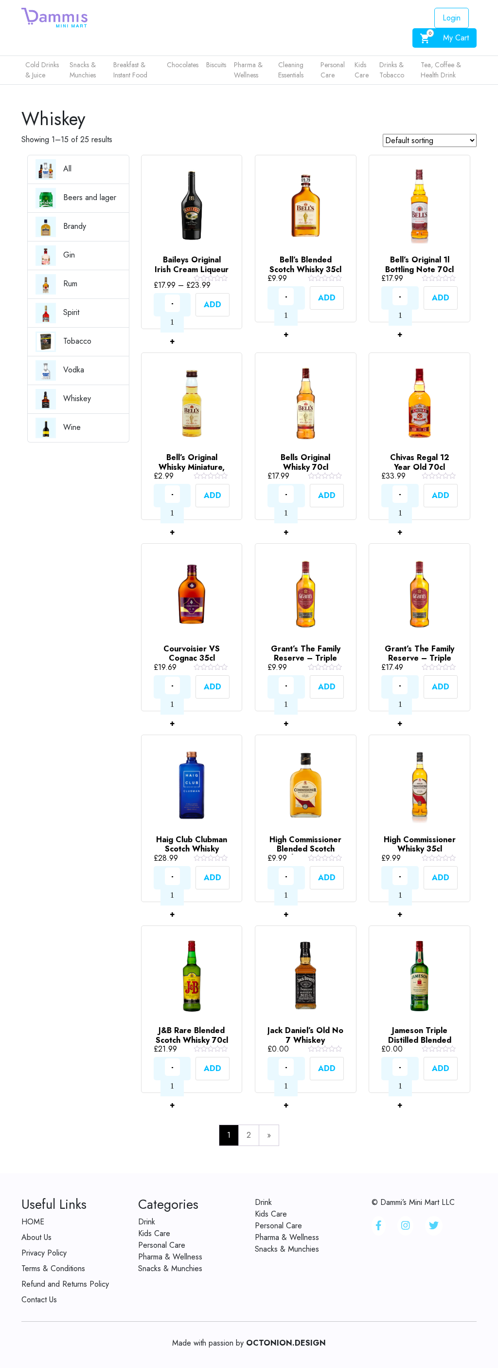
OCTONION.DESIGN (286, 1343)
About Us (36, 1237)
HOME (32, 1221)
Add (212, 304)
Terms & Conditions (53, 1268)
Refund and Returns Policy (65, 1284)
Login (452, 17)
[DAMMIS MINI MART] (54, 16)
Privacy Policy (44, 1252)
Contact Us (39, 1299)
